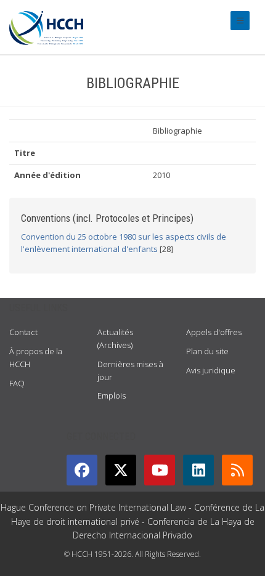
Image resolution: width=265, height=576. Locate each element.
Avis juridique (210, 370)
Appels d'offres (214, 332)
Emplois (111, 395)
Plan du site (207, 351)
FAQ (17, 383)
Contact (23, 332)
